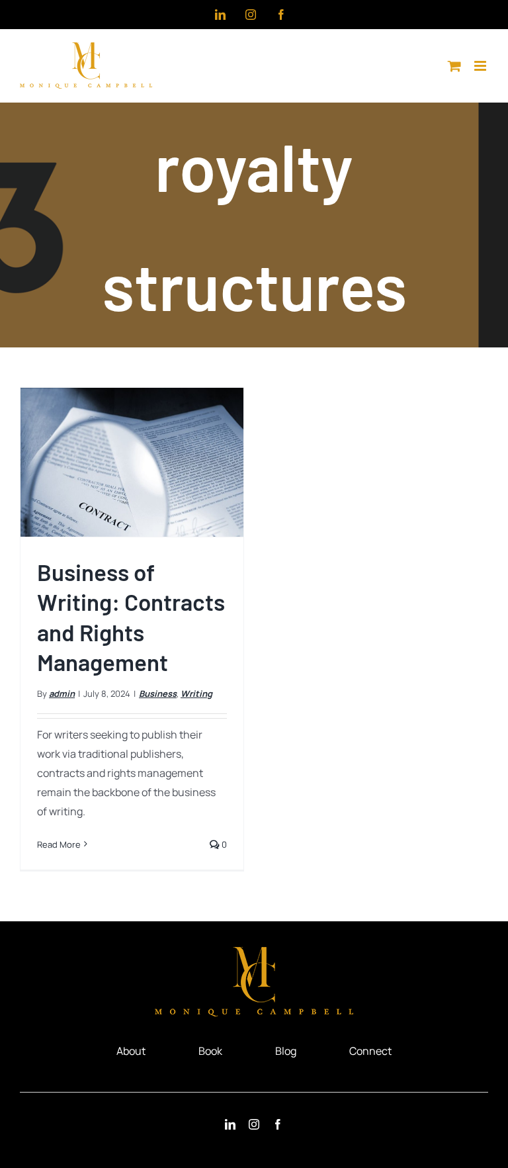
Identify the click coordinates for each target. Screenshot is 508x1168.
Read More (59, 844)
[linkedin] (230, 1124)
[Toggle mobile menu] (481, 66)
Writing (196, 693)
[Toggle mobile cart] (454, 66)
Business (158, 693)
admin (62, 693)
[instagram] (254, 1124)
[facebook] (278, 1124)
